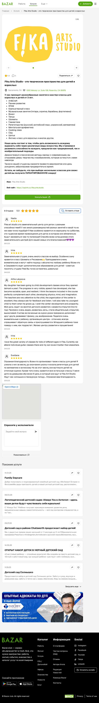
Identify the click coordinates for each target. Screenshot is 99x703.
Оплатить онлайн (87, 670)
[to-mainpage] (12, 640)
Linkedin (81, 664)
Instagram (82, 645)
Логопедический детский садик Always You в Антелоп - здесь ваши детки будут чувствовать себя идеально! (41, 501)
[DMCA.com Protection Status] (69, 696)
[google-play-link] (9, 683)
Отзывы (56, 659)
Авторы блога (59, 664)
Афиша (40, 669)
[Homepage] (7, 4)
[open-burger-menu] (95, 4)
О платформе (59, 646)
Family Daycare (13, 477)
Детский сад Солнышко (19, 572)
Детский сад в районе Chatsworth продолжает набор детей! (40, 528)
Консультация (41, 197)
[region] (42, 44)
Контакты (57, 683)
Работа (21, 3)
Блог (40, 685)
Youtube (81, 655)
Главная (5, 11)
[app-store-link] (25, 683)
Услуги (33, 3)
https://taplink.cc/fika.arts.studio (30, 187)
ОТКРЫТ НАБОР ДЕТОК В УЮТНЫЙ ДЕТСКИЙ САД (34, 550)
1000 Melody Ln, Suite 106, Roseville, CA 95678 (46, 90)
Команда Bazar (59, 678)
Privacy (80, 696)
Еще (43, 3)
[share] (72, 473)
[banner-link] (42, 607)
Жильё (40, 651)
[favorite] (78, 76)
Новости (41, 680)
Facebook (82, 650)
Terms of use (91, 696)
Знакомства (43, 674)
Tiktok (80, 659)
